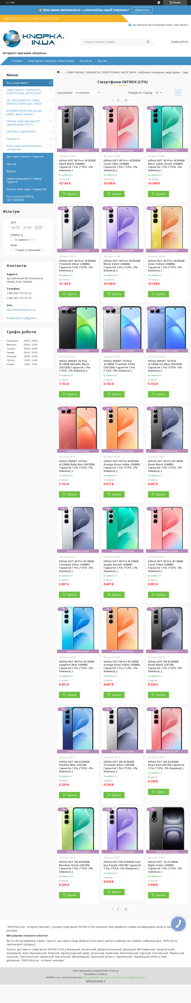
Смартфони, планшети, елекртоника (51, 61)
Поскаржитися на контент (98, 977)
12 (125, 100)
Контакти (86, 61)
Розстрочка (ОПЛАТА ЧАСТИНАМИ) (20, 198)
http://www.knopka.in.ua (21, 309)
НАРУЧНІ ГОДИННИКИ (21, 131)
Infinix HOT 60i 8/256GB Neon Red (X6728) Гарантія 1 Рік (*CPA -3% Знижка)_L (166, 765)
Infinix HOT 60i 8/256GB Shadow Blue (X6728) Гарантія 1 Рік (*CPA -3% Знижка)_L (76, 766)
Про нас (102, 61)
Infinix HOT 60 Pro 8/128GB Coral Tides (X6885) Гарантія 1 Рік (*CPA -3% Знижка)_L (165, 566)
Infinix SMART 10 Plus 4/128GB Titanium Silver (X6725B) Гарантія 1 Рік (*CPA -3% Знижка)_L (119, 365)
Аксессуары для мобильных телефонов (24, 147)
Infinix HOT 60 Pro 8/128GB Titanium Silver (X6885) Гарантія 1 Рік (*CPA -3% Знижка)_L (76, 566)
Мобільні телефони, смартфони (159, 72)
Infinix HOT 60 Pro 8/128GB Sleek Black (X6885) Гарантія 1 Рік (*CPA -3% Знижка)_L (165, 466)
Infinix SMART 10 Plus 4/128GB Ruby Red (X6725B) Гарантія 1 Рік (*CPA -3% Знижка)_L (77, 466)
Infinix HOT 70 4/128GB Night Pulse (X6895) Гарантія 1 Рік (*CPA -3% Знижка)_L (165, 866)
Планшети (13, 139)
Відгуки (11, 171)
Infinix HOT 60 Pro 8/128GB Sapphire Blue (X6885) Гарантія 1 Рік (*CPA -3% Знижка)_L (76, 666)
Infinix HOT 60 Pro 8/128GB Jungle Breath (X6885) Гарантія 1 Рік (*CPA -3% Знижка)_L (121, 566)
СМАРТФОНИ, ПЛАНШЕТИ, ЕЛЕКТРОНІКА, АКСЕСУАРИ (24, 91)
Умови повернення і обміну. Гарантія (24, 180)
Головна (16, 61)
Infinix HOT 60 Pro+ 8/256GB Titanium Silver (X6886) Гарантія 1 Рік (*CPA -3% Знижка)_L (77, 265)
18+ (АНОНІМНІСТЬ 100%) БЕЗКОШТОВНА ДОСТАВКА (24, 101)
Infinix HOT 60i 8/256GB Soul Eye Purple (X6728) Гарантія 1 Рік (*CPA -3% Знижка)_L (122, 865)
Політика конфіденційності (130, 977)
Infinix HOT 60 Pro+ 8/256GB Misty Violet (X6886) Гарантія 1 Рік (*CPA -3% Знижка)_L (122, 265)
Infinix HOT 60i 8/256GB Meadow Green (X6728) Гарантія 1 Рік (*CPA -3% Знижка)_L (76, 866)
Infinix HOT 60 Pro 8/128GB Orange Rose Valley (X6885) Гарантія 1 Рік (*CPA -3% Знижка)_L (122, 666)
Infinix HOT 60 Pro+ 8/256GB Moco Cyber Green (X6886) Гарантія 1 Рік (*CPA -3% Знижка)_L (166, 165)
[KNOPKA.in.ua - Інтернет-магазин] (34, 38)
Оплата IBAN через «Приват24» (27, 189)
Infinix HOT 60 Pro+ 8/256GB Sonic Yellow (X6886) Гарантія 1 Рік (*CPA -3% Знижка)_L (166, 265)
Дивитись (142, 10)
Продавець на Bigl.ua (95, 974)
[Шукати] (147, 42)
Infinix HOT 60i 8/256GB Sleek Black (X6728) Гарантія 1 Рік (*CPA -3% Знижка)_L (165, 666)
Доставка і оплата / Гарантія (25, 156)
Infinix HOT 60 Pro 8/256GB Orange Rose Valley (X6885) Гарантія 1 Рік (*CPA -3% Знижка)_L (122, 466)
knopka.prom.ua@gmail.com (23, 318)
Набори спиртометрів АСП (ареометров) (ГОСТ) (23, 122)
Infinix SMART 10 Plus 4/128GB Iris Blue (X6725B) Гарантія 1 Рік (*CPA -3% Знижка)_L (165, 365)
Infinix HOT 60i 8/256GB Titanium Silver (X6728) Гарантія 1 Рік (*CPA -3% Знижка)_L (120, 766)
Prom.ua (114, 970)
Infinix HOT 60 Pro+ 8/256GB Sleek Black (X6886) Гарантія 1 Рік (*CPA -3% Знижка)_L (77, 165)
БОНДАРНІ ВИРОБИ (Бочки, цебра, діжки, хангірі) (24, 112)
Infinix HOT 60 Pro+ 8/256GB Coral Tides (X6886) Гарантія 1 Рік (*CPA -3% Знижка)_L (122, 165)
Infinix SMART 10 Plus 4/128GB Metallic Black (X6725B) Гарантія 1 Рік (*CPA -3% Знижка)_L (74, 365)
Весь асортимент (18, 83)
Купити (71, 194)
